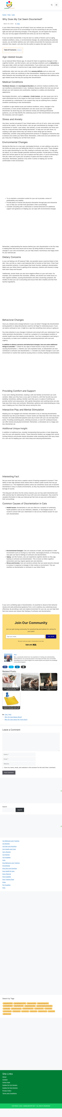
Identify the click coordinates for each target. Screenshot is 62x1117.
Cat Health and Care (9, 849)
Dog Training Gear (8, 879)
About (4, 1077)
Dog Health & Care (8, 871)
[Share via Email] (23, 667)
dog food (33, 1011)
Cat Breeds (6, 844)
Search (4, 807)
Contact (5, 1079)
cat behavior (20, 1003)
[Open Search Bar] (51, 4)
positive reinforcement (44, 1006)
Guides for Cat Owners (9, 1085)
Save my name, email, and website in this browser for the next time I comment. (30, 767)
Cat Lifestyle (6, 852)
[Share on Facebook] (5, 667)
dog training (43, 1003)
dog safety (16, 1011)
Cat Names (6, 855)
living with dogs (28, 1008)
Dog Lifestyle (6, 874)
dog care (31, 1003)
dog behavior (30, 1006)
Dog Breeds (6, 866)
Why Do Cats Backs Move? (13, 717)
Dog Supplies (6, 877)
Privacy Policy (6, 1090)
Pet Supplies (6, 885)
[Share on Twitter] (11, 667)
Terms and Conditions (9, 1093)
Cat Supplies (6, 857)
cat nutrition (39, 1008)
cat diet (6, 1008)
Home (4, 15)
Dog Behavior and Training (11, 863)
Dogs (4, 882)
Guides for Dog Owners (10, 1088)
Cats (13, 15)
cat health (8, 1006)
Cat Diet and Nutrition (9, 846)
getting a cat (7, 1013)
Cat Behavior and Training (10, 841)
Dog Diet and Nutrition (9, 868)
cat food (48, 1008)
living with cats (16, 1008)
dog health (19, 1006)
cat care (8, 1003)
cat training (7, 1011)
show (19, 50)
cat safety (25, 1011)
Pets (9, 15)
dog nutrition (42, 1011)
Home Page (6, 1082)
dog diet (51, 1011)
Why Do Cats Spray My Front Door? (16, 719)
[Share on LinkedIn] (17, 667)
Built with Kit (31, 644)
